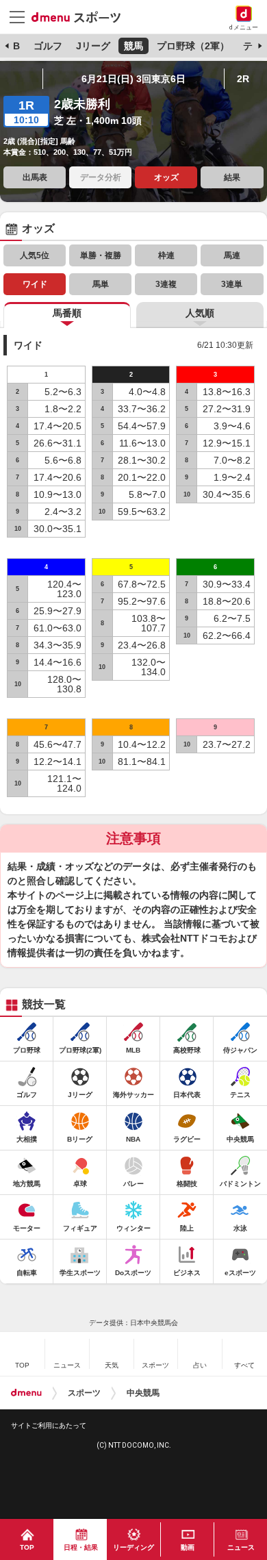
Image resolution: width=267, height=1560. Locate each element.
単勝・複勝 (100, 255)
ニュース (241, 1547)
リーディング (133, 1547)
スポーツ (84, 1393)
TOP (27, 1547)
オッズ (166, 177)
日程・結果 (81, 1547)
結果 (232, 177)
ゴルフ (48, 45)
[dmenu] (26, 1392)
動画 (187, 1547)
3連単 (231, 284)
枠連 (166, 255)
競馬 (133, 45)
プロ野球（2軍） (193, 45)
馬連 (232, 255)
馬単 (100, 284)
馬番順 (67, 312)
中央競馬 (143, 1393)
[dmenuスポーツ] (81, 16)
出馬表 (35, 177)
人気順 (200, 312)
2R (243, 78)
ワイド (35, 284)
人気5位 (34, 255)
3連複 (166, 284)
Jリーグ (93, 45)
